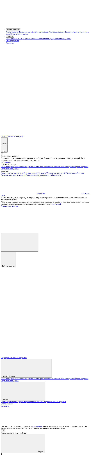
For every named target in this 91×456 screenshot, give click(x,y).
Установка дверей (72, 32)
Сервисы (10, 36)
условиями (38, 426)
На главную (6, 162)
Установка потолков (56, 32)
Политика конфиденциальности (39, 175)
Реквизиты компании (9, 206)
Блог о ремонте (7, 404)
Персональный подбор (75, 173)
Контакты (10, 43)
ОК (3, 431)
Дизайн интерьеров (40, 32)
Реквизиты (56, 175)
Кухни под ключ (81, 167)
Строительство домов (19, 34)
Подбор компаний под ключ (59, 39)
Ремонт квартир (12, 32)
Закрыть (40, 452)
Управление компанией (38, 39)
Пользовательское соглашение (13, 175)
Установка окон (25, 32)
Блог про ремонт (12, 41)
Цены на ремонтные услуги (17, 39)
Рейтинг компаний (13, 30)
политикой (56, 204)
